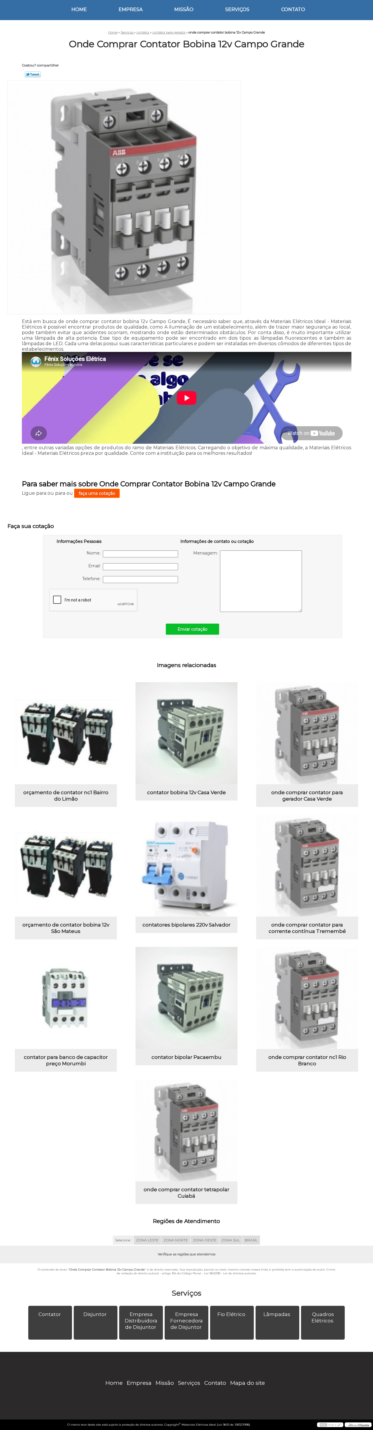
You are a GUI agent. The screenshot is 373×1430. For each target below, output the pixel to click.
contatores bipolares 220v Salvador (186, 925)
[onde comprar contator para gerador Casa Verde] (307, 733)
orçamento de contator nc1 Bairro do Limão (65, 795)
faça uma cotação (97, 493)
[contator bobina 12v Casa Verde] (186, 733)
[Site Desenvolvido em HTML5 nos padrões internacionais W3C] (330, 1424)
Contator (49, 1314)
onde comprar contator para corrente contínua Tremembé (307, 928)
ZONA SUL (230, 1240)
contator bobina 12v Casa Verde (186, 792)
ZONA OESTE (205, 1240)
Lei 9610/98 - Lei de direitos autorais (230, 1273)
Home (79, 9)
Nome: (95, 553)
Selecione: (123, 1240)
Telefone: (92, 578)
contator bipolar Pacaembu (186, 1057)
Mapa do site (247, 1383)
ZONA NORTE (175, 1240)
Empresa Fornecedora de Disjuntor (186, 1320)
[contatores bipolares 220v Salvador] (186, 866)
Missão (183, 9)
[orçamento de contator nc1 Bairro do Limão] (66, 733)
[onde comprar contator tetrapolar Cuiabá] (186, 1130)
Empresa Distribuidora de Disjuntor (141, 1320)
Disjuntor (95, 1314)
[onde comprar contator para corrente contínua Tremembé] (307, 866)
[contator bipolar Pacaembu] (186, 998)
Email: (95, 566)
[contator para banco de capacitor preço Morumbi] (66, 998)
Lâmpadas (276, 1314)
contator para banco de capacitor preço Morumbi (66, 1060)
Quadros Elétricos (323, 1317)
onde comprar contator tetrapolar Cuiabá (186, 1193)
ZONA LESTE (147, 1240)
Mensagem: (206, 553)
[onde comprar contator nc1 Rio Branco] (307, 998)
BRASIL (251, 1240)
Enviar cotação (192, 629)
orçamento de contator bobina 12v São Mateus (65, 928)
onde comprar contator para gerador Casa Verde (307, 795)
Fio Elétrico (231, 1314)
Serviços (237, 9)
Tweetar (33, 74)
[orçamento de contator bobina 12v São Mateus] (66, 866)
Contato (293, 9)
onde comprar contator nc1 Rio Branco (307, 1060)
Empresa (130, 9)
